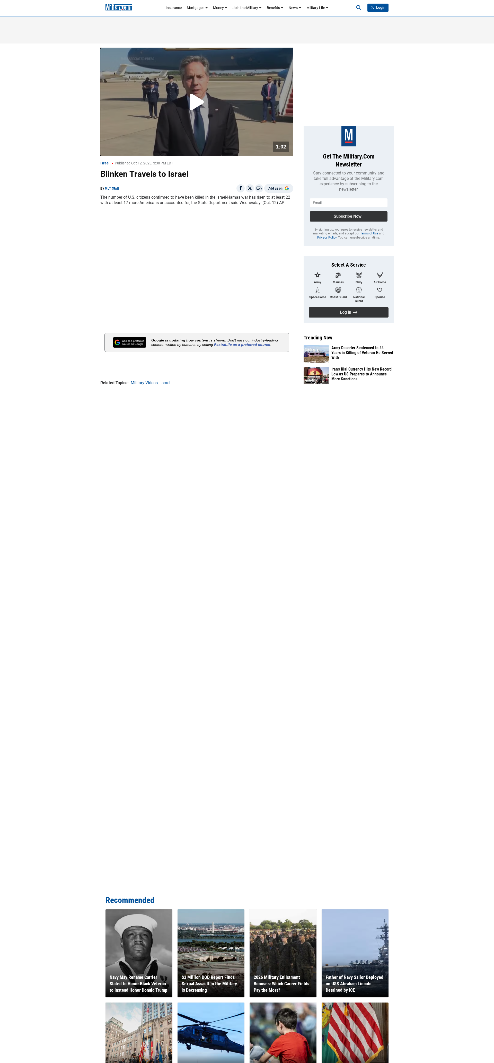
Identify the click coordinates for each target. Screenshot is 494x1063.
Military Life (315, 8)
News (293, 8)
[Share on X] (250, 188)
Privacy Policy (327, 237)
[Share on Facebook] (240, 188)
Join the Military (245, 8)
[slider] (136, 149)
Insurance (174, 8)
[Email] (259, 188)
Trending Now (318, 337)
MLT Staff (112, 188)
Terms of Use (369, 233)
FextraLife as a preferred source (242, 344)
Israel (105, 163)
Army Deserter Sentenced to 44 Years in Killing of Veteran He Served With (362, 352)
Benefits (273, 8)
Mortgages (195, 8)
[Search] (358, 8)
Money (218, 8)
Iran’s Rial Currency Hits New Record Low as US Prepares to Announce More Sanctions (361, 374)
